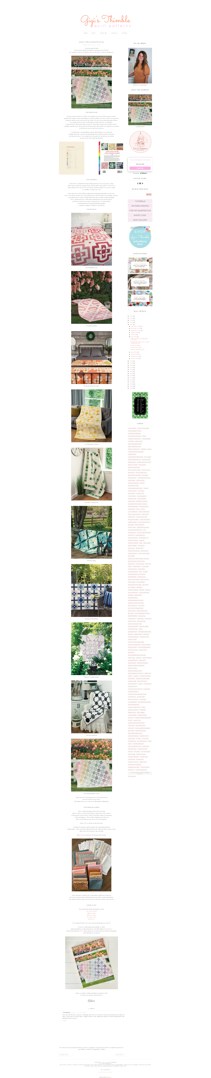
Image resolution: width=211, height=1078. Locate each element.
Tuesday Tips (132, 749)
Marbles (142, 590)
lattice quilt (131, 582)
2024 (131, 320)
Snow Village (141, 712)
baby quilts (147, 457)
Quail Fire (131, 652)
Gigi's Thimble (132, 545)
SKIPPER (143, 710)
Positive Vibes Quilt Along (136, 642)
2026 (131, 316)
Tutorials (137, 751)
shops (143, 707)
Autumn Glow (132, 454)
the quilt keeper (142, 741)
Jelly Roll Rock (132, 577)
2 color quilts (132, 428)
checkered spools (133, 483)
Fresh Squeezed (140, 535)
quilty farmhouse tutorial (135, 673)
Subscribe (140, 168)
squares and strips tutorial (136, 723)
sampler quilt (132, 681)
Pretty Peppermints (144, 647)
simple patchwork (133, 710)
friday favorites (133, 538)
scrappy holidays (133, 691)
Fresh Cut (131, 535)
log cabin (145, 584)
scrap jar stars (132, 686)
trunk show (145, 746)
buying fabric (132, 478)
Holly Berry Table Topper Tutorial (138, 558)
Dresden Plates (143, 506)
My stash (131, 613)
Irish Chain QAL (133, 571)
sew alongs (142, 699)
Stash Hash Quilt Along (135, 733)
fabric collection (144, 511)
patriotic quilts (143, 626)
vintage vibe (144, 757)
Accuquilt (131, 441)
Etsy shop (93, 913)
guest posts (144, 551)
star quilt (131, 728)
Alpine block (138, 441)
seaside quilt (141, 697)
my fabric (141, 605)
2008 (131, 388)
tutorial (130, 751)
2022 (131, 324)
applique (143, 449)
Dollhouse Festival (141, 501)
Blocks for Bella (133, 465)
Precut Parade (132, 647)
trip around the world (134, 746)
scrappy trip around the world (137, 694)
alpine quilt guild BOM (135, 444)
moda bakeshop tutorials (135, 600)
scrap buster (147, 683)
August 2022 (135, 332)
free (144, 530)
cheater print (140, 480)
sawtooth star (132, 683)
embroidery (131, 509)
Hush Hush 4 (137, 566)
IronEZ (145, 571)
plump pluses (138, 634)
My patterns (132, 611)
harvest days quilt (144, 553)
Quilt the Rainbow (142, 663)
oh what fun (141, 616)
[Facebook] (138, 184)
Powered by (136, 173)
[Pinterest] (142, 184)
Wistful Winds (145, 767)
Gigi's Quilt (146, 543)
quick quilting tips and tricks (137, 655)
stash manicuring (133, 736)
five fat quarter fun (144, 522)
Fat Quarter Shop (91, 911)
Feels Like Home (145, 519)
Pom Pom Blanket (133, 637)
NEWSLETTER (132, 616)
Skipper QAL (132, 712)
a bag (144, 436)
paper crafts (132, 621)
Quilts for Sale (132, 668)
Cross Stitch (132, 496)
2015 (131, 373)
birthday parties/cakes (144, 462)
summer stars (144, 736)
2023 (131, 322)
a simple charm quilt (134, 438)
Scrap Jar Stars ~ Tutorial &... (140, 297)
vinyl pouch (131, 759)
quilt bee (139, 657)
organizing (140, 618)
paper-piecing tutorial (135, 624)
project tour (143, 650)
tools (129, 743)
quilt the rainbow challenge (136, 665)
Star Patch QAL (140, 725)
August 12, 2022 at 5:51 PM (78, 1012)
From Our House (133, 540)
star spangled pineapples (142, 728)
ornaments (148, 618)
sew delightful (132, 702)
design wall (131, 501)
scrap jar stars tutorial (135, 689)
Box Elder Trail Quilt (134, 475)
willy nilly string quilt (134, 764)
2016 (131, 371)
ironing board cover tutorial (136, 574)
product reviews (133, 650)
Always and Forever (134, 449)
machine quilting (133, 590)
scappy (140, 683)
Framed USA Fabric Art (135, 530)
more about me (132, 605)
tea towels (145, 738)
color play (141, 491)
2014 (131, 375)
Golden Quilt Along (133, 551)
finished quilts (132, 522)
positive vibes (132, 639)
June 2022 (134, 336)
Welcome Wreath (133, 762)
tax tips (138, 738)
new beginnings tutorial (142, 613)
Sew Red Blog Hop (133, 704)
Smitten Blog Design (105, 1072)
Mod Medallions (133, 597)
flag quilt (131, 524)
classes (146, 488)
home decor (131, 564)
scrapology (146, 689)
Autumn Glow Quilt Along (135, 457)
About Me (103, 33)
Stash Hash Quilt (141, 730)
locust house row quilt (134, 584)
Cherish (142, 483)
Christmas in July (133, 485)
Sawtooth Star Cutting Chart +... (140, 264)
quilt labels (142, 660)
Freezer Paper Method (143, 532)
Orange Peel (132, 618)
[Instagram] (140, 184)
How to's (148, 564)
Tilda (149, 741)
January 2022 (135, 358)
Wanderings (139, 759)
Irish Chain (141, 569)
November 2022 (136, 328)
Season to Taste (133, 699)
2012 (131, 380)
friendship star (143, 538)
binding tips (132, 462)
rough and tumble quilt (142, 678)
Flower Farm (132, 527)
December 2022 (135, 326)
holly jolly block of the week (136, 561)
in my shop (145, 566)
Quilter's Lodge (91, 915)
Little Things (141, 582)
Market (148, 590)
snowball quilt (132, 715)
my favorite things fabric (135, 608)
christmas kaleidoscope (135, 488)
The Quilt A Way (91, 917)
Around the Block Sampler (135, 452)
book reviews (146, 470)
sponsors (131, 717)
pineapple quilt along (145, 631)
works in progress (141, 770)
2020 (131, 363)
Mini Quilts (138, 595)
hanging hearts (132, 553)
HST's (130, 566)
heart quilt (131, 556)
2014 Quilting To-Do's (134, 431)
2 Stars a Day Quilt (143, 428)
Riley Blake (131, 678)
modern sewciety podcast (136, 603)
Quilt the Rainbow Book (137, 349)
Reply (65, 1020)
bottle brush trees (141, 472)
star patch (131, 725)
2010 (131, 384)
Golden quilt (139, 548)
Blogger (109, 1077)
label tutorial (144, 579)
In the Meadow (132, 569)
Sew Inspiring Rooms (144, 702)
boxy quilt (145, 475)
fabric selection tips (134, 514)
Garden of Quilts (135, 345)
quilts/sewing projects (135, 671)
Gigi (141, 543)
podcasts (146, 634)
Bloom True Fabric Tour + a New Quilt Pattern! (140, 342)
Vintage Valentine (133, 757)
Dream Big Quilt (133, 506)
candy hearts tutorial (144, 478)
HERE (85, 823)
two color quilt (145, 751)
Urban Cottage (141, 754)
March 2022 (134, 354)
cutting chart (132, 498)
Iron (140, 571)
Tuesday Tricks (142, 749)
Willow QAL (143, 762)
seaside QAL (132, 697)
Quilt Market (132, 663)
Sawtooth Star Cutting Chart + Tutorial (139, 339)
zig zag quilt (132, 776)
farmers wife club (141, 517)
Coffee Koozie (132, 491)
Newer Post (64, 1054)
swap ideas (131, 738)
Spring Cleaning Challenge (143, 717)
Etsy (138, 509)
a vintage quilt (146, 438)
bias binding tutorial (134, 459)
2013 (131, 378)
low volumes (131, 587)
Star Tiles (131, 730)
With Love (131, 770)
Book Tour (131, 472)
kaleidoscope (142, 577)
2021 (131, 361)
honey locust (140, 564)
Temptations (132, 741)
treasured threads (138, 743)
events (143, 509)
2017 (131, 369)
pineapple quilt (132, 631)
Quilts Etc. (91, 919)
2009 (131, 386)
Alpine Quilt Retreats (134, 446)
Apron (149, 449)
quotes (130, 676)
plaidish (130, 634)
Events (124, 33)
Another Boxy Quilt (136, 347)
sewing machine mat (134, 707)
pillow (140, 629)
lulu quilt (139, 587)
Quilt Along (131, 657)
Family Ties (131, 517)
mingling (131, 595)
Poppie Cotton (144, 637)
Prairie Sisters (146, 644)
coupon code (140, 493)
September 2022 (136, 330)
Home (86, 33)
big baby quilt (146, 459)
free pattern (132, 532)
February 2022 (135, 356)
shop (94, 33)
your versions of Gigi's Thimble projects (139, 773)
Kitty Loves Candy (133, 579)
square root (137, 720)
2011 (131, 382)
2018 (131, 367)
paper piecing (141, 621)
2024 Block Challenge (134, 433)
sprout (130, 720)
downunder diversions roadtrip (137, 504)
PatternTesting (132, 629)
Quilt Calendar (147, 657)
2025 (131, 318)
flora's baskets (139, 524)
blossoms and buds (134, 467)
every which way (133, 511)
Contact (114, 33)
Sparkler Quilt (142, 715)
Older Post (119, 1054)
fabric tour (145, 514)
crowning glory (141, 496)
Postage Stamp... (140, 280)
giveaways (141, 545)
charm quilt (131, 480)
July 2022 (134, 334)
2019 (131, 365)
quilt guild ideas (133, 660)
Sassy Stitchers (142, 681)
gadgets (141, 540)
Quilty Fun (148, 673)
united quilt (131, 754)
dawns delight (142, 498)
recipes (136, 676)
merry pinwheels (144, 592)
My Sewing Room (142, 611)
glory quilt (131, 548)
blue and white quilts (134, 470)
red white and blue (145, 676)
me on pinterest (133, 592)
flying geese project (143, 527)
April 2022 (134, 352)
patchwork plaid (133, 626)
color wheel (131, 493)
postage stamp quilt (134, 644)
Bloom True (142, 465)
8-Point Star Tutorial (134, 436)
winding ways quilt (133, 767)
